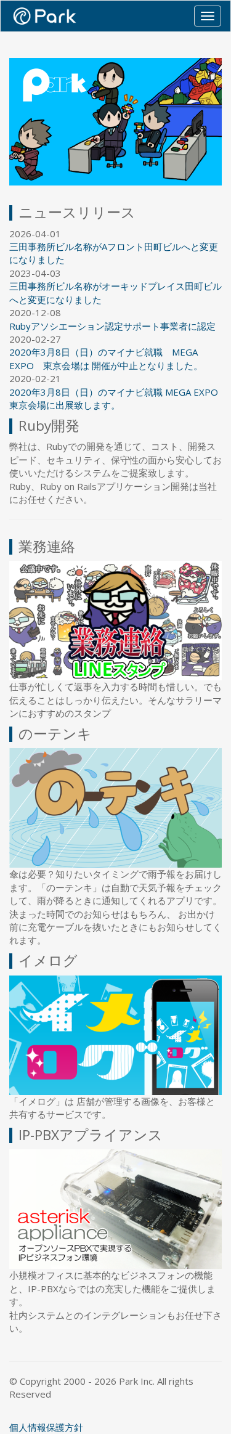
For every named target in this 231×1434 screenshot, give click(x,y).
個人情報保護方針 (46, 1427)
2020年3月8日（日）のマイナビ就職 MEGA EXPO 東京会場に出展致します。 (113, 398)
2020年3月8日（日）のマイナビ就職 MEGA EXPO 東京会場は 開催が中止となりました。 (106, 358)
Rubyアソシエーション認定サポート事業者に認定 (112, 326)
